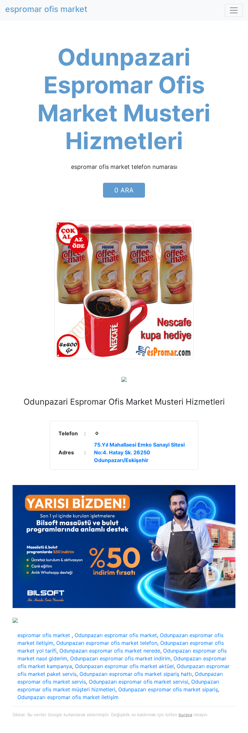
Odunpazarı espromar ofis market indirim (120, 658)
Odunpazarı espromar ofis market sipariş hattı (135, 674)
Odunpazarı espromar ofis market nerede (109, 650)
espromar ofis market (44, 635)
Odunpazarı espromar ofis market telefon (106, 643)
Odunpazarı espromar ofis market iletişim (68, 697)
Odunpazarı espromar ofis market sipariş (168, 689)
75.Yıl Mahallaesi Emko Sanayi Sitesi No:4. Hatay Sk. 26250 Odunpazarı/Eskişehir (139, 452)
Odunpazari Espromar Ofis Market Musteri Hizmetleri (124, 99)
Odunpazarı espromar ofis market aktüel (124, 666)
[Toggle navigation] (234, 10)
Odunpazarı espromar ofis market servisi (138, 681)
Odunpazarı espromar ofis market (116, 635)
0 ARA (124, 190)
